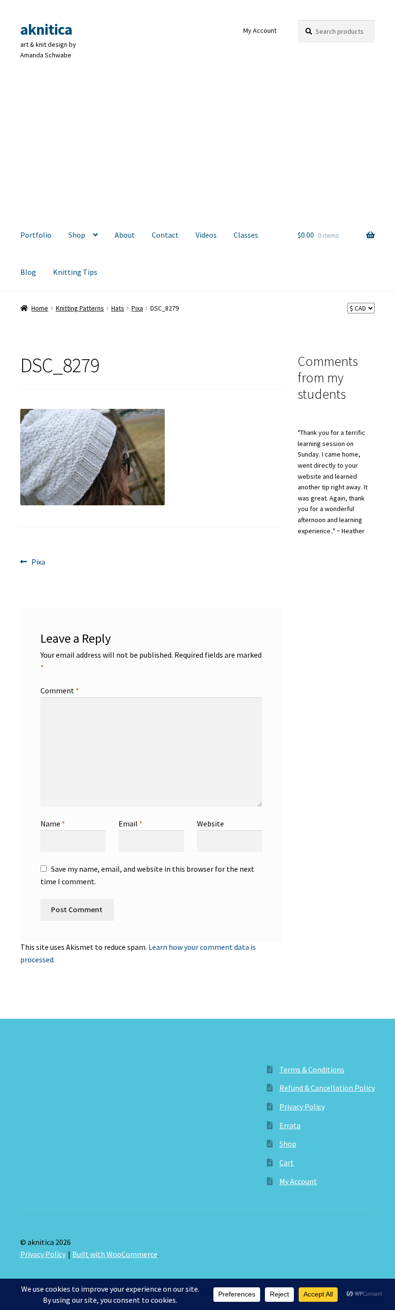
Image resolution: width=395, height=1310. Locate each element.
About (125, 235)
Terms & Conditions (311, 1069)
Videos (206, 235)
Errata (290, 1125)
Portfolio (36, 235)
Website (210, 823)
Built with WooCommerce (115, 1254)
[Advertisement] (197, 144)
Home (39, 308)
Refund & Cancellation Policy (327, 1088)
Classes (246, 235)
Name (52, 823)
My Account (259, 30)
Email (130, 823)
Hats (117, 308)
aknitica (46, 29)
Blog (28, 272)
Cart (286, 1162)
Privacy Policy (302, 1106)
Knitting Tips (75, 272)
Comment (59, 690)
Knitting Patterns (80, 308)
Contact (165, 235)
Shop (76, 235)
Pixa (137, 308)
